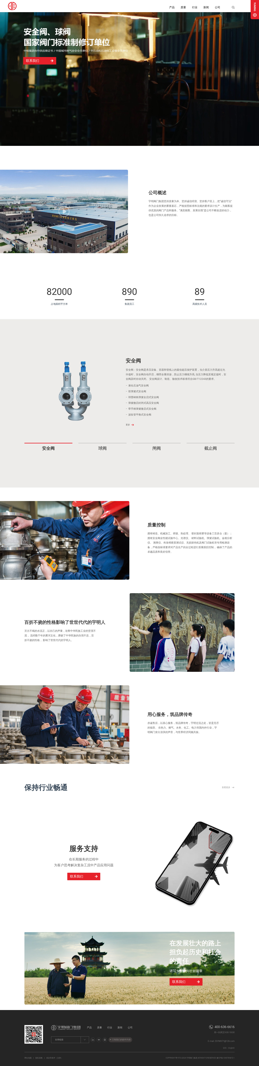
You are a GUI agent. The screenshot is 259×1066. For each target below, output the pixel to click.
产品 (172, 7)
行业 (194, 7)
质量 (183, 7)
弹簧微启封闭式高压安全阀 (143, 402)
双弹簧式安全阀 (137, 391)
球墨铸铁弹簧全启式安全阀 (143, 397)
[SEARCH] (228, 7)
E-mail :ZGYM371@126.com (221, 1041)
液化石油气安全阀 (138, 385)
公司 (217, 7)
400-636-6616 (224, 1027)
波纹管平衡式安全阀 (139, 414)
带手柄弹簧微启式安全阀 (142, 408)
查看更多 (226, 787)
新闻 (206, 7)
